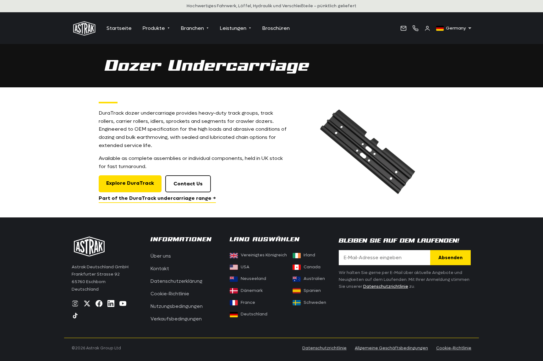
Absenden (450, 257)
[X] (87, 303)
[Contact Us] (403, 28)
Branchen (195, 28)
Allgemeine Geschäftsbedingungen (391, 348)
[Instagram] (75, 303)
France (248, 302)
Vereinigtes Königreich (264, 255)
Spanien (312, 290)
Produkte (156, 28)
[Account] (427, 28)
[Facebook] (99, 303)
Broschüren (276, 28)
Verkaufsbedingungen (176, 319)
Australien (314, 279)
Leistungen (235, 28)
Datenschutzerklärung (176, 281)
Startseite (119, 28)
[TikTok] (75, 315)
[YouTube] (122, 303)
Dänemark (252, 290)
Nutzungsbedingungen (177, 306)
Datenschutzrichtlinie (385, 286)
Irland (309, 255)
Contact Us (188, 183)
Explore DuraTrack (130, 183)
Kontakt (160, 268)
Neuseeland (253, 279)
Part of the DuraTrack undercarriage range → (157, 198)
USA (245, 267)
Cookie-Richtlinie (170, 294)
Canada (308, 267)
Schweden (315, 302)
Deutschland (254, 314)
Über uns (161, 256)
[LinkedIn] (110, 303)
